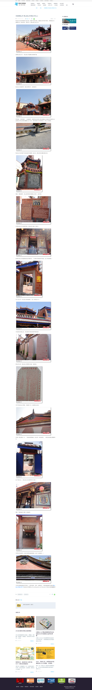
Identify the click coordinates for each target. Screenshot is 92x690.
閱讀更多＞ (32, 672)
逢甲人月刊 (50, 5)
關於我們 (17, 686)
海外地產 (56, 5)
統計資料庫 (62, 3)
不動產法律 (49, 3)
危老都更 (44, 5)
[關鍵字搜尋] (73, 4)
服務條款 (21, 686)
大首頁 (16, 0)
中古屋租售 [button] (41, 0)
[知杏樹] (69, 20)
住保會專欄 (62, 5)
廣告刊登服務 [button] (47, 0)
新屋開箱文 (32, 3)
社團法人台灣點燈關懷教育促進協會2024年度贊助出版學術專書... (45, 633)
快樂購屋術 (56, 3)
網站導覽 (36, 686)
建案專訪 (43, 3)
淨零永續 (39, 5)
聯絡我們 (41, 686)
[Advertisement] (69, 46)
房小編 (27, 18)
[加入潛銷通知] (69, 28)
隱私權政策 (26, 686)
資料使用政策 (32, 686)
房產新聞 (38, 3)
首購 (67, 5)
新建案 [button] (19, 0)
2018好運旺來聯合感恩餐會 (23, 631)
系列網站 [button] (37, 0)
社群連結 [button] (51, 0)
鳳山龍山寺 (26, 594)
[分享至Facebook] (31, 19)
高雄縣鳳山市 (20, 594)
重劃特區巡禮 (33, 5)
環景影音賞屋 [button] (28, 0)
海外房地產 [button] (23, 0)
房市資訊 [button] (33, 0)
